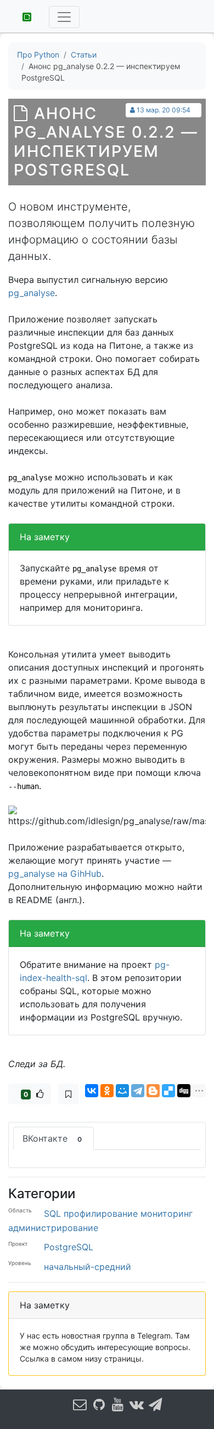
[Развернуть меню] (64, 17)
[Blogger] (153, 1090)
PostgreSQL (68, 1246)
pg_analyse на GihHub (55, 873)
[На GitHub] (99, 1404)
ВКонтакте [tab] (52, 1138)
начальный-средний (87, 1266)
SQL (52, 1213)
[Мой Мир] (122, 1090)
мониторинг (166, 1213)
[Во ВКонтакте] (136, 1404)
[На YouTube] (118, 1404)
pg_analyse (31, 292)
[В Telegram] (156, 1404)
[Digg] (183, 1090)
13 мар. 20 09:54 (163, 110)
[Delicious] (168, 1090)
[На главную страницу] (23, 15)
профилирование (101, 1213)
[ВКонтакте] (91, 1090)
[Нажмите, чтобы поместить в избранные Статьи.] (68, 1094)
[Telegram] (137, 1090)
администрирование (53, 1227)
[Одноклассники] (107, 1090)
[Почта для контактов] (80, 1404)
